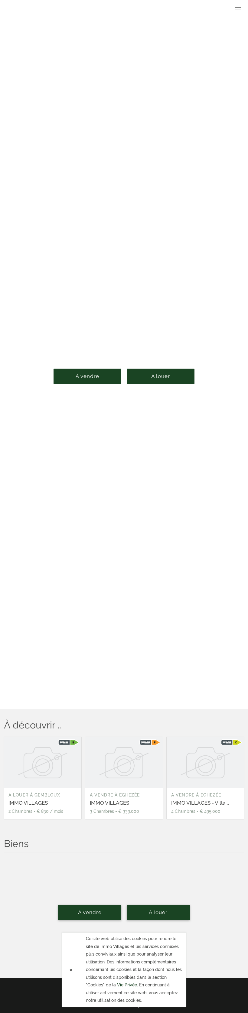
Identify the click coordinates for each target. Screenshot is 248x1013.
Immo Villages (38, 10)
